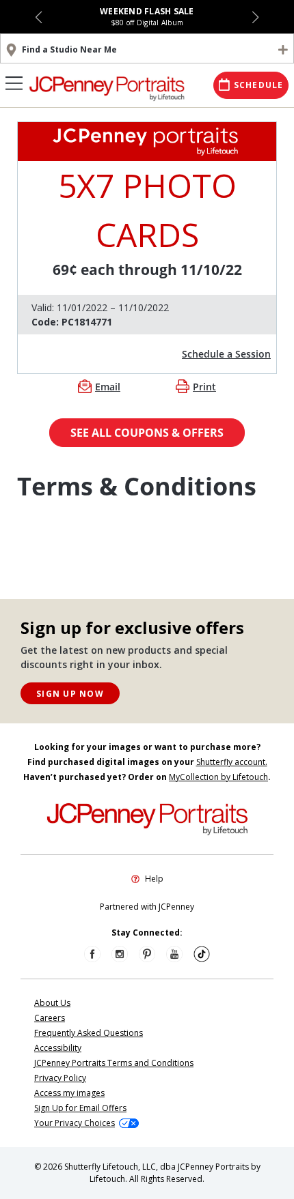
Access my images (69, 1093)
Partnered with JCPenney (147, 906)
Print (204, 386)
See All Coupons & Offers (147, 432)
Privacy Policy (60, 1078)
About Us (52, 1003)
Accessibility (57, 1048)
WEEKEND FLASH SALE (147, 11)
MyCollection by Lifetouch (218, 777)
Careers (49, 1018)
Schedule (259, 85)
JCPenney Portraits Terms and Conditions (113, 1063)
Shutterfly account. (231, 762)
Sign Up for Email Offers (80, 1108)
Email (107, 386)
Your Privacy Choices (74, 1123)
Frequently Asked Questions (88, 1033)
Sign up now (70, 693)
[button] (38, 17)
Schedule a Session (226, 353)
